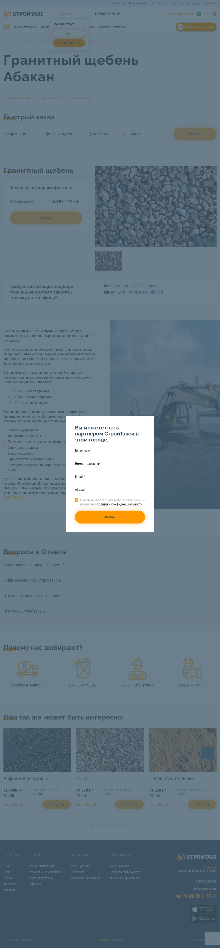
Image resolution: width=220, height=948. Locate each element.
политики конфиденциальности (119, 504)
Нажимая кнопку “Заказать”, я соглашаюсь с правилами (112, 502)
